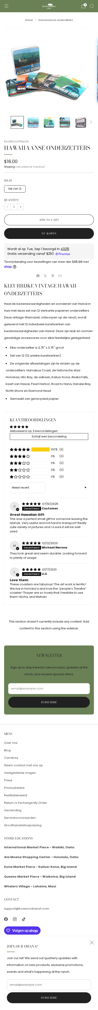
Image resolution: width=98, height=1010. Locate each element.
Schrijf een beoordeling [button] (49, 436)
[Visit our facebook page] (5, 919)
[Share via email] (60, 276)
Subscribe (49, 998)
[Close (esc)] (92, 942)
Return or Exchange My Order (25, 803)
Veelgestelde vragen (20, 773)
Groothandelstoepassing (22, 825)
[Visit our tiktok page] (23, 919)
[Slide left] (8, 122)
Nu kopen (49, 233)
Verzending (12, 810)
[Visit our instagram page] (14, 919)
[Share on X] (45, 276)
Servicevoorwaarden (20, 818)
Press (8, 780)
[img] (31, 504)
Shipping (9, 167)
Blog (7, 750)
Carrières (11, 758)
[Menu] (6, 6)
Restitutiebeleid (15, 795)
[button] (20, 449)
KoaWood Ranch (16, 141)
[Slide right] (90, 122)
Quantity (11, 200)
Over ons (11, 743)
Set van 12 (14, 189)
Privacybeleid (14, 788)
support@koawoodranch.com (26, 908)
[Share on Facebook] (38, 276)
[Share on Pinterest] (53, 276)
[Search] (91, 6)
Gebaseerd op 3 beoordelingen (34, 431)
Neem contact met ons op (23, 765)
